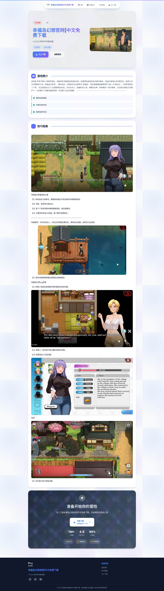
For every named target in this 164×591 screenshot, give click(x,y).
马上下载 (104, 574)
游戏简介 (104, 567)
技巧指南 (104, 571)
